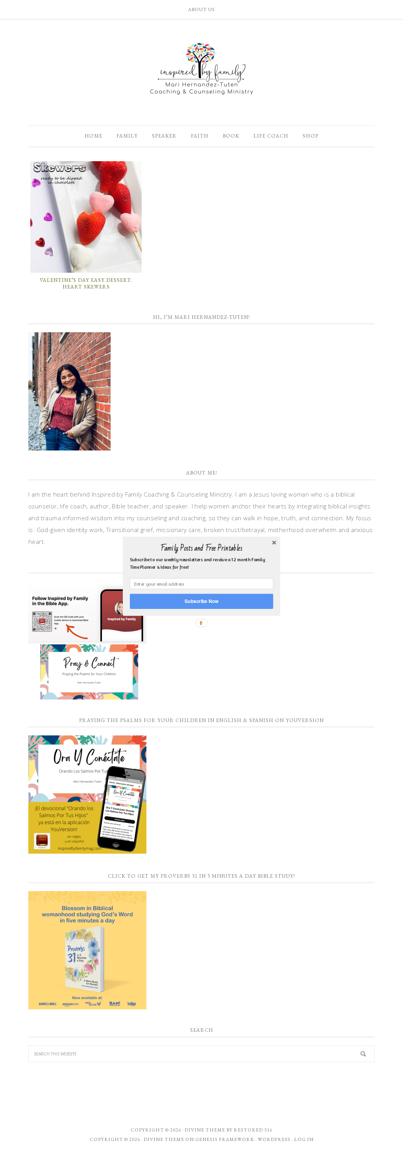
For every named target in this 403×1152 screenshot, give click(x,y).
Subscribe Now (201, 600)
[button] (201, 548)
